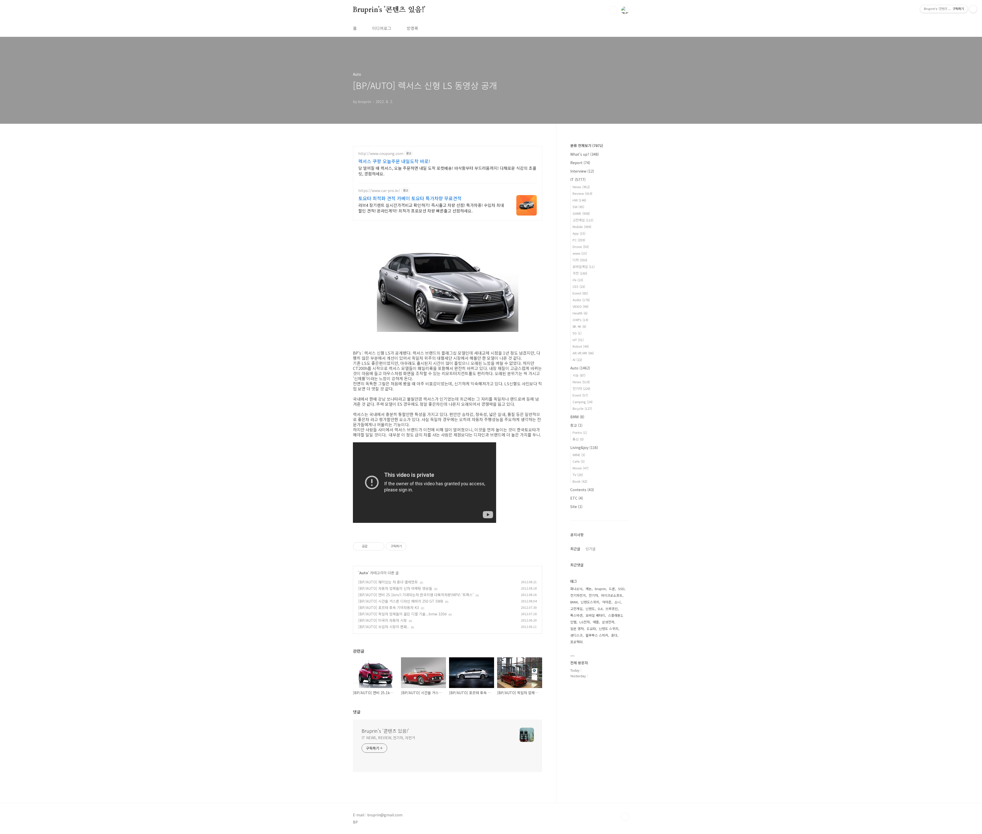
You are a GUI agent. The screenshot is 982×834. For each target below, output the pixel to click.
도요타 (591, 628)
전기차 (581, 388)
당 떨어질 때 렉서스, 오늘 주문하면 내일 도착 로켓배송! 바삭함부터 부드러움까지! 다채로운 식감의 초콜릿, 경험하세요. (447, 170)
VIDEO (580, 306)
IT (578, 179)
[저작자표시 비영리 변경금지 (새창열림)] (413, 546)
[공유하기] (372, 546)
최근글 (575, 548)
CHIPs (580, 319)
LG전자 (584, 621)
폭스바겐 (576, 615)
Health (580, 313)
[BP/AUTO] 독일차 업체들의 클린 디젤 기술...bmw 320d (402, 613)
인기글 (591, 548)
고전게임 (583, 220)
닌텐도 (590, 608)
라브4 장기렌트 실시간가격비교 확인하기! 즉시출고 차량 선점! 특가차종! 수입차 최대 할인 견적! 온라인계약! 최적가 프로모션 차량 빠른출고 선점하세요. (431, 207)
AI (577, 359)
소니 (618, 602)
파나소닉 (576, 588)
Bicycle (582, 408)
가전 (580, 273)
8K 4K (579, 326)
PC (579, 240)
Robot (581, 346)
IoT (578, 339)
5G (577, 333)
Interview (582, 171)
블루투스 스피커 (597, 635)
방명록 (412, 28)
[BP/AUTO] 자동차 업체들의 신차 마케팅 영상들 (395, 588)
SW (578, 206)
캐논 (589, 588)
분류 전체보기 (586, 145)
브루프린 (612, 608)
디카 (580, 259)
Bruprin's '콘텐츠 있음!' (389, 10)
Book (580, 481)
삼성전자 (608, 621)
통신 (578, 439)
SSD (621, 588)
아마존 (606, 602)
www (580, 253)
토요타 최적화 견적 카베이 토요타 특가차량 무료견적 (410, 198)
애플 (596, 621)
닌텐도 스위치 (608, 628)
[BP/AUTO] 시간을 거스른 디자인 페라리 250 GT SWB (400, 601)
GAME (581, 213)
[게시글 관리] (378, 546)
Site (576, 506)
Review (582, 193)
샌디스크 (576, 635)
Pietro (580, 432)
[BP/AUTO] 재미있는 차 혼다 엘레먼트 (388, 581)
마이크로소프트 (611, 595)
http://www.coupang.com (380, 153)
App (579, 233)
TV (578, 474)
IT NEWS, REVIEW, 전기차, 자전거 (388, 737)
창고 (576, 425)
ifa (578, 279)
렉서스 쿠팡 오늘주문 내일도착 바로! (394, 161)
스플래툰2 (615, 615)
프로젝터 (576, 641)
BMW (577, 416)
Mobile (582, 226)
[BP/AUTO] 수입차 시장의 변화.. (383, 626)
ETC (576, 498)
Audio (581, 299)
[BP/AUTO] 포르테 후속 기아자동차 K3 (388, 607)
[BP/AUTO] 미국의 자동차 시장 (382, 620)
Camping (583, 401)
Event (580, 293)
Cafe (579, 461)
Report (580, 162)
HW (579, 200)
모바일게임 (584, 266)
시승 (579, 375)
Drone (581, 246)
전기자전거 (578, 595)
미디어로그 (381, 28)
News (581, 186)
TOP (625, 817)
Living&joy (584, 447)
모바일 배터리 (595, 615)
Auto (363, 572)
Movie (580, 468)
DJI (600, 608)
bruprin (600, 588)
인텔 (573, 621)
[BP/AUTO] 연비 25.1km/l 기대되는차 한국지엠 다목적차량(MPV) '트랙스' (416, 594)
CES (579, 286)
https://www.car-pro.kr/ (379, 190)
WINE (579, 454)
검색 (613, 10)
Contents (582, 489)
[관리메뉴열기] (973, 9)
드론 (612, 588)
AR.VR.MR (583, 353)
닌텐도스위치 (590, 602)
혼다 (614, 635)
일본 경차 (577, 628)
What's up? (584, 154)
